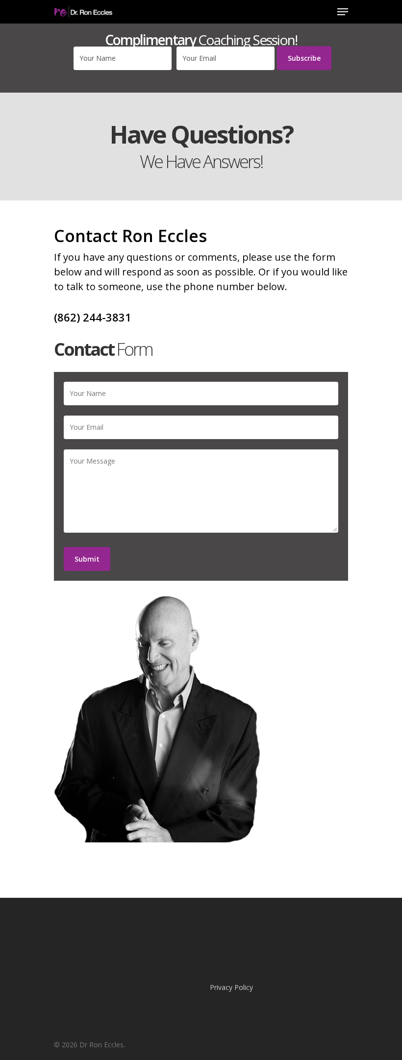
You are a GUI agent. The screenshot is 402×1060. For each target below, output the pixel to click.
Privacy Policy (231, 987)
